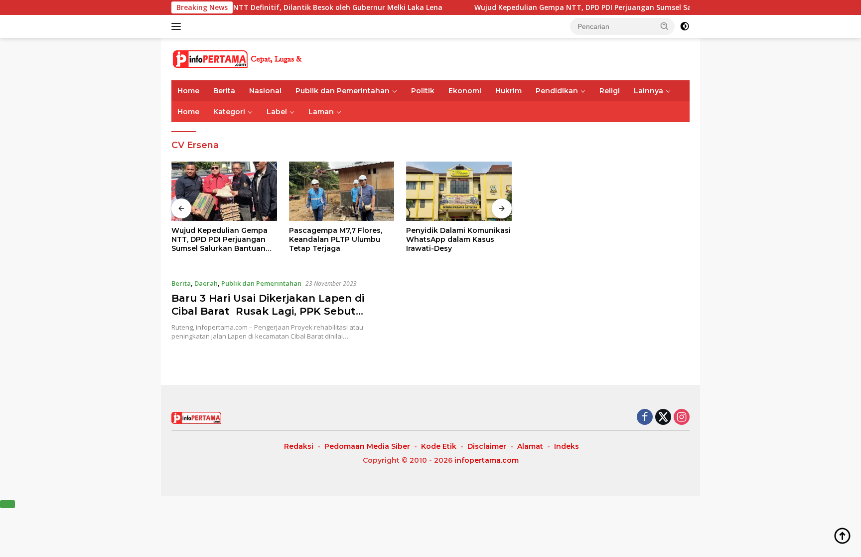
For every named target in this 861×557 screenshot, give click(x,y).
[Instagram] (682, 417)
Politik (422, 90)
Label (277, 111)
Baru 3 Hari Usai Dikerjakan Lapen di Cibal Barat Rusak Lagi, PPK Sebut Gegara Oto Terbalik (267, 311)
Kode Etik (438, 446)
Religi (609, 90)
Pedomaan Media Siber (367, 446)
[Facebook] (645, 417)
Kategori (229, 111)
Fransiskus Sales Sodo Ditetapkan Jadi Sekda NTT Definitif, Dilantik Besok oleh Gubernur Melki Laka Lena (240, 7)
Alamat (530, 446)
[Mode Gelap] (685, 26)
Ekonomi (464, 90)
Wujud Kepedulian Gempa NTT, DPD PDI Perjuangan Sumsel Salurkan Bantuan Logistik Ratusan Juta (631, 7)
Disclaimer (486, 446)
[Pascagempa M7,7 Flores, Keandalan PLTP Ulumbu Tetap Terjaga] (342, 191)
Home (188, 90)
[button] (665, 26)
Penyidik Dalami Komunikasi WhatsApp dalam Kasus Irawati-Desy (458, 239)
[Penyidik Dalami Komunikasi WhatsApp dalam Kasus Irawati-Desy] (459, 191)
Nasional (265, 90)
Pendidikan (557, 90)
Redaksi (298, 446)
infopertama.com (486, 460)
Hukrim (508, 90)
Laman (321, 111)
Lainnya (648, 90)
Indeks (566, 446)
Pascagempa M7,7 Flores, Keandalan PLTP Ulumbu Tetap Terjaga (335, 239)
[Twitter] (663, 417)
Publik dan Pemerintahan (342, 90)
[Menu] (178, 26)
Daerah (206, 283)
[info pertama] (258, 58)
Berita (224, 90)
